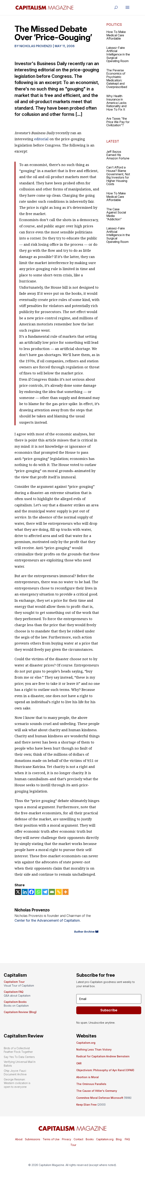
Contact (78, 1139)
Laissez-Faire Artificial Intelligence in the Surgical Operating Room (118, 54)
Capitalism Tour (14, 981)
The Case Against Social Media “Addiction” (116, 214)
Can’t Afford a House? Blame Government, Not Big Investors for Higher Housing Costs (118, 175)
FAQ (127, 1139)
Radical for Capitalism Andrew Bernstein (103, 1056)
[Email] (52, 892)
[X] (18, 892)
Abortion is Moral (87, 1077)
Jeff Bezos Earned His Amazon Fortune (117, 155)
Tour (73, 1144)
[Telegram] (45, 892)
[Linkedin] (25, 892)
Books (90, 1139)
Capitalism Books (15, 1001)
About (18, 1139)
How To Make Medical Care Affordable (116, 35)
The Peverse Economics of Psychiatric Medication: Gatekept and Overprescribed (116, 78)
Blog (119, 1139)
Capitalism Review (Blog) (20, 1012)
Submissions (32, 1139)
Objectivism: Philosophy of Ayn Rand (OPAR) (105, 1070)
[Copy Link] (59, 892)
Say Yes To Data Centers (19, 1056)
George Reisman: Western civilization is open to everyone (17, 1083)
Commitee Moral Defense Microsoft (99, 1097)
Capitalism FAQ (13, 991)
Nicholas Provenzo (35, 46)
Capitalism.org (85, 1042)
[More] (65, 892)
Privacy (66, 1139)
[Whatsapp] (38, 892)
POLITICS (114, 24)
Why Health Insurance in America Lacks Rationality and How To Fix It (116, 102)
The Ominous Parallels (91, 1084)
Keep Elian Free (86, 1104)
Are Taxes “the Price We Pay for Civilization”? (118, 122)
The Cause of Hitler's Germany (96, 1090)
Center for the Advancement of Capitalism (47, 920)
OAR (79, 1063)
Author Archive (84, 931)
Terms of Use (50, 1139)
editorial (41, 139)
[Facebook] (32, 892)
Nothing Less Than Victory (94, 1049)
